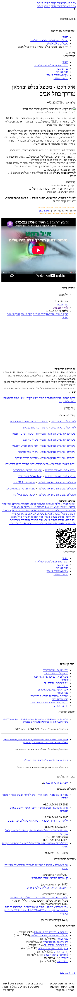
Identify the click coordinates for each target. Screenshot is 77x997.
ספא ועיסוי (62, 692)
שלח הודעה (39, 314)
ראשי (40, 2)
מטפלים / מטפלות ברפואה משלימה (57, 482)
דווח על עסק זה (67, 401)
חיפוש (47, 2)
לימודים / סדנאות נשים (63, 421)
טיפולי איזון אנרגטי (28, 451)
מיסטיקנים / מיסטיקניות (55, 670)
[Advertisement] (38, 344)
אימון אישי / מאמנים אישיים (60, 470)
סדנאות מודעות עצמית (35, 427)
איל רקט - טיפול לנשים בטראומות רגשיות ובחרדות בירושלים (43, 520)
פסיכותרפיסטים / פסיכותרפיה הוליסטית (27, 464)
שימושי (64, 679)
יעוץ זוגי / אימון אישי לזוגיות (27, 470)
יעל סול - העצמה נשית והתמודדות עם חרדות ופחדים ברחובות (42, 523)
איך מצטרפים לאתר (57, 75)
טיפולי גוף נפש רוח (28, 439)
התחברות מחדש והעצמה (24, 445)
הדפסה (49, 398)
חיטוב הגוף (62, 686)
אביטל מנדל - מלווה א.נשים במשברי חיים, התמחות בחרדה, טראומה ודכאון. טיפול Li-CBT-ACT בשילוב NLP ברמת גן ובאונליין (39, 505)
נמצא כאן (44, 210)
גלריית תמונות (60, 307)
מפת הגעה (62, 304)
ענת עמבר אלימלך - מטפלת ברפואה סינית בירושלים (45, 760)
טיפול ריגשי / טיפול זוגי (63, 464)
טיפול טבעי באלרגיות (23, 494)
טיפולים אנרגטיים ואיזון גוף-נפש (58, 433)
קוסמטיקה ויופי (60, 699)
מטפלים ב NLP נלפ (24, 482)
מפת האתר (69, 2)
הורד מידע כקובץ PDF (32, 398)
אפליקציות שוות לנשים (56, 782)
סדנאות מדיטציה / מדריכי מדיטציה (29, 421)
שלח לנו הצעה (11, 398)
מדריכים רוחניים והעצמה (24, 433)
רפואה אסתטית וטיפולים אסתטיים (49, 702)
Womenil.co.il (68, 973)
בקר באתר (26, 314)
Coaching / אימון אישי (30, 476)
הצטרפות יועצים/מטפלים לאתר (51, 65)
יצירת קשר (57, 2)
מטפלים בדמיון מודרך (26, 457)
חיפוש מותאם (61, 78)
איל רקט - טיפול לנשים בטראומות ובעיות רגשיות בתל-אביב (43, 516)
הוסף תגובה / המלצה (57, 314)
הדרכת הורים (61, 705)
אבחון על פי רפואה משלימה (20, 488)
